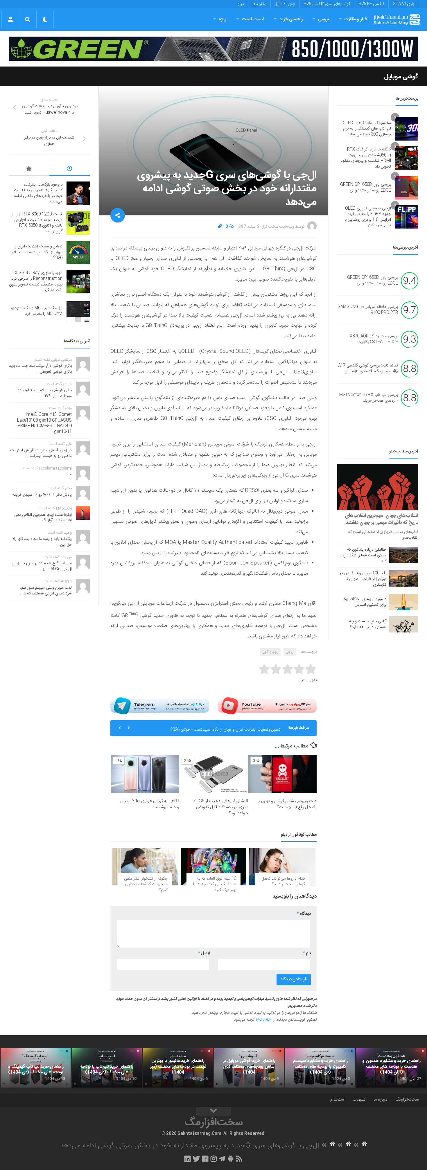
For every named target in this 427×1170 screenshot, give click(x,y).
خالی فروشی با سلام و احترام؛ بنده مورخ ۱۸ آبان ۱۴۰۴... (44, 393)
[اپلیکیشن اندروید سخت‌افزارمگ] (230, 1158)
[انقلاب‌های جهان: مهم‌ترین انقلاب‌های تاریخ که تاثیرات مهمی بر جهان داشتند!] (377, 487)
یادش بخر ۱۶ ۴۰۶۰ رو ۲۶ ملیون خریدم (42, 494)
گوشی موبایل (401, 76)
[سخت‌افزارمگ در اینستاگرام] (214, 1158)
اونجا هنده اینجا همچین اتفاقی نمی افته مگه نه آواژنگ (43, 517)
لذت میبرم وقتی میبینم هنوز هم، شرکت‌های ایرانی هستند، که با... (46, 590)
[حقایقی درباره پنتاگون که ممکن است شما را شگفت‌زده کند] (403, 555)
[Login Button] (10, 19)
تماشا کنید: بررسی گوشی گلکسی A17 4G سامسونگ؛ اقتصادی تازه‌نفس (368, 368)
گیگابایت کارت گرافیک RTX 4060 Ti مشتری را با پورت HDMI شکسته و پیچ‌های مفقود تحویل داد (366, 158)
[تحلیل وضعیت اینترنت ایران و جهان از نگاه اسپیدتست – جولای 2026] (78, 252)
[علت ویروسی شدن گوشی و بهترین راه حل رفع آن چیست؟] (282, 774)
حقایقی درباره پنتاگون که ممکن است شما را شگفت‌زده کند (363, 555)
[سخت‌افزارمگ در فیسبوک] (205, 1158)
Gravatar (264, 1019)
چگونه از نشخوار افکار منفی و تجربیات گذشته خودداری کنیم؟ (146, 884)
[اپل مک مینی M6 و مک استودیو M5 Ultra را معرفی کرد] (78, 311)
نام (307, 953)
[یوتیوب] (267, 705)
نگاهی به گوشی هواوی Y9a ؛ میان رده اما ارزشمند (149, 804)
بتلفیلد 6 (259, 4)
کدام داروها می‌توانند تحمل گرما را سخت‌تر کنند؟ (283, 881)
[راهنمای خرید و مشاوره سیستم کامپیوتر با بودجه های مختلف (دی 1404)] (320, 1068)
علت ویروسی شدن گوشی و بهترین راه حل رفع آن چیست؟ (288, 804)
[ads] (213, 49)
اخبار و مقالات (356, 19)
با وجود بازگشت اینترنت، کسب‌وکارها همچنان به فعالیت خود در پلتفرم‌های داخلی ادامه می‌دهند (38, 193)
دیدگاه (304, 913)
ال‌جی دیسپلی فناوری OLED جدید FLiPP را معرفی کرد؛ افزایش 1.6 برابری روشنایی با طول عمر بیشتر (368, 217)
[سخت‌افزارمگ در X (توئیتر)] (196, 1158)
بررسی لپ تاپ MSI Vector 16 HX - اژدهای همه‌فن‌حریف (368, 397)
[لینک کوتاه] (220, 226)
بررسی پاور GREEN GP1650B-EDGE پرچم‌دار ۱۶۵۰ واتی (365, 187)
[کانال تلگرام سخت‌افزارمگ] (222, 1158)
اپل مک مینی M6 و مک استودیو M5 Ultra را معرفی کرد (36, 311)
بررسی (323, 19)
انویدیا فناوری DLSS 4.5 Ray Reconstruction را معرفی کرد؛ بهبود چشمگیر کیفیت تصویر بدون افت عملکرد (35, 281)
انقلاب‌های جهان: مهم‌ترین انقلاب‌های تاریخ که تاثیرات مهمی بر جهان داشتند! (381, 519)
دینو (241, 4)
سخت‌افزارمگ (407, 1099)
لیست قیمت (253, 19)
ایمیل (204, 953)
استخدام (337, 1099)
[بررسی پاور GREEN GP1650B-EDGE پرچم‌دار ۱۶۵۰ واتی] (406, 188)
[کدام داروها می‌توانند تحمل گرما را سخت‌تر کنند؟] (282, 866)
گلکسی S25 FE (371, 4)
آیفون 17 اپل (285, 4)
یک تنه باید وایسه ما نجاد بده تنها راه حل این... (42, 541)
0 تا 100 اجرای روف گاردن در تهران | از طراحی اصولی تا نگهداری (363, 579)
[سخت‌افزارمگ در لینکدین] (187, 1158)
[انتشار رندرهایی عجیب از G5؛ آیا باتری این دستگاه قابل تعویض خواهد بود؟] (214, 774)
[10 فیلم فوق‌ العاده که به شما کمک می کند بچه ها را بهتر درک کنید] (214, 866)
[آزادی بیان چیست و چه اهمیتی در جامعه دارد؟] (403, 624)
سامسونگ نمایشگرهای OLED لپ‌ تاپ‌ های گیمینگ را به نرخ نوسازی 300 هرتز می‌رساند (367, 129)
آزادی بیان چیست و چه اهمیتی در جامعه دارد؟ (367, 624)
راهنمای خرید (291, 19)
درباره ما (380, 1099)
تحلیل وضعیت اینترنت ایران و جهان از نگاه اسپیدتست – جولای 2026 (36, 252)
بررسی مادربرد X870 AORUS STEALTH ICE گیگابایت (374, 339)
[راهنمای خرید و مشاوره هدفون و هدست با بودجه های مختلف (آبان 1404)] (391, 1068)
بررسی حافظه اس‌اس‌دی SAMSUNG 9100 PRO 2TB (368, 309)
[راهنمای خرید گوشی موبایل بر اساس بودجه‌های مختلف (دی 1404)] (249, 1068)
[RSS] (239, 1158)
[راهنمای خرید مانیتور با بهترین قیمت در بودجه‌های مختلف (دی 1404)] (178, 1068)
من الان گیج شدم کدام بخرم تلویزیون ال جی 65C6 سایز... (42, 566)
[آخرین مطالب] (69, 169)
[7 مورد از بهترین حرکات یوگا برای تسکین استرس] (403, 602)
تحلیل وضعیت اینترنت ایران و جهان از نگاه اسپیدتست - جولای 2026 (225, 728)
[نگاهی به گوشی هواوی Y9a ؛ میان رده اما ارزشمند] (145, 774)
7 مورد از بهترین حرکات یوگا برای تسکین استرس (364, 602)
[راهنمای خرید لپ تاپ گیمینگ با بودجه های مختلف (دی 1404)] (36, 1068)
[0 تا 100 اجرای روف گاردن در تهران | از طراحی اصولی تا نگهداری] (403, 578)
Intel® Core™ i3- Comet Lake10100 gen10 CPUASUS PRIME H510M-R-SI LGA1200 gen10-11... (44, 423)
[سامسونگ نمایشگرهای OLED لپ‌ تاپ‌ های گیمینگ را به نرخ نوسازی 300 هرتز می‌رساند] (406, 129)
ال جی (290, 652)
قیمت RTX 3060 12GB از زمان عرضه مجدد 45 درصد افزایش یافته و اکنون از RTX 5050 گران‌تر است (36, 223)
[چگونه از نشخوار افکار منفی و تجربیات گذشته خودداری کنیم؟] (145, 866)
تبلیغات (359, 1099)
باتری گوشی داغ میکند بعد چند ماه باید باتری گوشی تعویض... (40, 368)
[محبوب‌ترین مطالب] (29, 169)
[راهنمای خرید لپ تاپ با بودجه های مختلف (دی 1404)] (107, 1068)
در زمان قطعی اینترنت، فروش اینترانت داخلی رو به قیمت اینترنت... (41, 453)
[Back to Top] (213, 1111)
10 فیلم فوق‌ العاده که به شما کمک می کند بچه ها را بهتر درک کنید (214, 884)
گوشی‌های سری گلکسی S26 (327, 4)
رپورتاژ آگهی (270, 652)
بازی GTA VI (403, 4)
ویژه (223, 19)
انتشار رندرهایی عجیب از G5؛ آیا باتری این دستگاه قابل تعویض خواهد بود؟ (220, 807)
